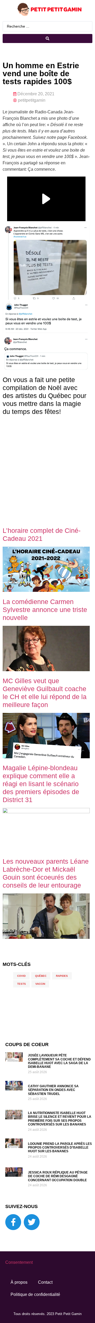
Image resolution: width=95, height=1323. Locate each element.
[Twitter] (32, 1222)
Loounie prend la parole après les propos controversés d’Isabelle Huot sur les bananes (60, 1147)
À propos (19, 1282)
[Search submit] (47, 38)
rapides (62, 975)
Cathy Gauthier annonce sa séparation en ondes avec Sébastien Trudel (53, 1090)
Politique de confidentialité (35, 1294)
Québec (40, 975)
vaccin (40, 983)
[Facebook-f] (13, 1222)
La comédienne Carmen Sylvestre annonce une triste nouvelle (45, 609)
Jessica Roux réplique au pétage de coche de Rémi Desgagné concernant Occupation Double (58, 1176)
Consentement (19, 1262)
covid (21, 975)
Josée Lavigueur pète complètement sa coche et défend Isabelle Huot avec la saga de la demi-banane (59, 1061)
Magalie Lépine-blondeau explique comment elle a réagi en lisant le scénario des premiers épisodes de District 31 (41, 783)
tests (21, 983)
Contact (45, 1282)
